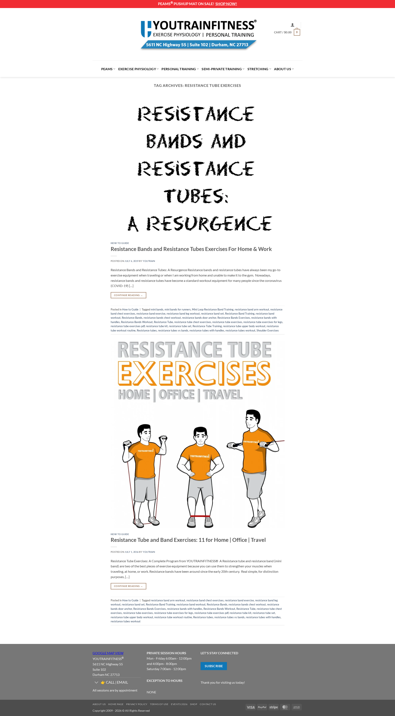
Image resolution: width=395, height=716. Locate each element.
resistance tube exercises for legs (262, 322)
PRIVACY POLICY (137, 704)
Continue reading (128, 295)
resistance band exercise (150, 313)
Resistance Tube (163, 322)
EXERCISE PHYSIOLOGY (137, 69)
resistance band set (212, 313)
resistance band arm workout (252, 309)
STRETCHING (257, 69)
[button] (292, 24)
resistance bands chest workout (162, 317)
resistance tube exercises (227, 322)
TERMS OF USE (159, 704)
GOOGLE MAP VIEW (108, 653)
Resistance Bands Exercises (233, 317)
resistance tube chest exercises (192, 322)
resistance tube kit (157, 326)
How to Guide (120, 243)
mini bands (157, 309)
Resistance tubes (147, 330)
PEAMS (107, 69)
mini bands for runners (178, 309)
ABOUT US (282, 69)
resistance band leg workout (183, 313)
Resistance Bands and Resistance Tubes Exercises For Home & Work (191, 249)
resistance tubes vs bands (173, 330)
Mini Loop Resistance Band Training (213, 309)
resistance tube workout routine (173, 617)
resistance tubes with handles (206, 330)
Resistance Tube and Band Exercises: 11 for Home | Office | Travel (188, 540)
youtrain (149, 261)
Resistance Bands (132, 317)
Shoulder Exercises (268, 330)
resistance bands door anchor (199, 317)
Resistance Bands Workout (137, 322)
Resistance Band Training (239, 313)
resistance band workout (191, 604)
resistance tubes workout (240, 330)
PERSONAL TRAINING (178, 69)
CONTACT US (208, 704)
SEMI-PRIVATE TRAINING (222, 69)
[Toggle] (97, 683)
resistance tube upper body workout (244, 326)
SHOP (193, 704)
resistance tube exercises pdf (128, 326)
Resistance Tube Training (207, 326)
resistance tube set (180, 326)
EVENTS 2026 (179, 704)
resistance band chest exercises (205, 600)
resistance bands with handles (184, 608)
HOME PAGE (116, 704)
